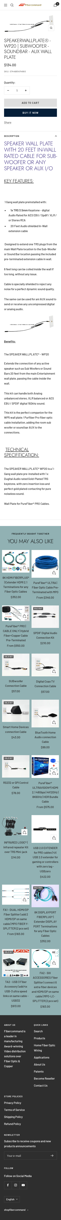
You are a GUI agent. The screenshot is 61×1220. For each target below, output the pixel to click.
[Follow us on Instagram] (15, 1185)
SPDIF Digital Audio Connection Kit (45, 635)
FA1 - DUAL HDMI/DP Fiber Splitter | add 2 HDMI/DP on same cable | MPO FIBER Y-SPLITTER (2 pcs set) (16, 919)
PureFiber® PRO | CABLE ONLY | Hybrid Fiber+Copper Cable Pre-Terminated (16, 633)
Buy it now (30, 112)
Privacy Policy (12, 1102)
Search (38, 1031)
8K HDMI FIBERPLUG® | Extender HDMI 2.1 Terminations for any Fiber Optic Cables (16, 584)
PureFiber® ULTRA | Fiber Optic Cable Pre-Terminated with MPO (45, 587)
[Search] (12, 5)
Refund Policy (12, 1123)
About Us (39, 1064)
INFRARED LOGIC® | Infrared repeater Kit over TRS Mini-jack (15, 847)
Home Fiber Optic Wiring (44, 1047)
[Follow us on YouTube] (23, 1185)
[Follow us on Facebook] (8, 1185)
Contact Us (40, 1085)
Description (11, 136)
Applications (41, 1057)
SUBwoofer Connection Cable (16, 683)
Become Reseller (44, 1078)
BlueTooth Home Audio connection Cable (45, 737)
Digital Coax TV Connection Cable (45, 684)
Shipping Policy (13, 1116)
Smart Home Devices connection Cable (16, 729)
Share (7, 122)
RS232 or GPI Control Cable (15, 785)
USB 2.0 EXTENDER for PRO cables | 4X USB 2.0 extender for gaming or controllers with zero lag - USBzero (45, 859)
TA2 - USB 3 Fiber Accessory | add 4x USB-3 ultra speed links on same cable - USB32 (16, 991)
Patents (39, 1071)
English (10, 1199)
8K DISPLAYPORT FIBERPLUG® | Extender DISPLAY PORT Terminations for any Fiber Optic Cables (45, 924)
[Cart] (55, 5)
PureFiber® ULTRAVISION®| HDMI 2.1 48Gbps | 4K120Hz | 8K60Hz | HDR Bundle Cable (45, 792)
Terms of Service (14, 1109)
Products (39, 1038)
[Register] (52, 1155)
